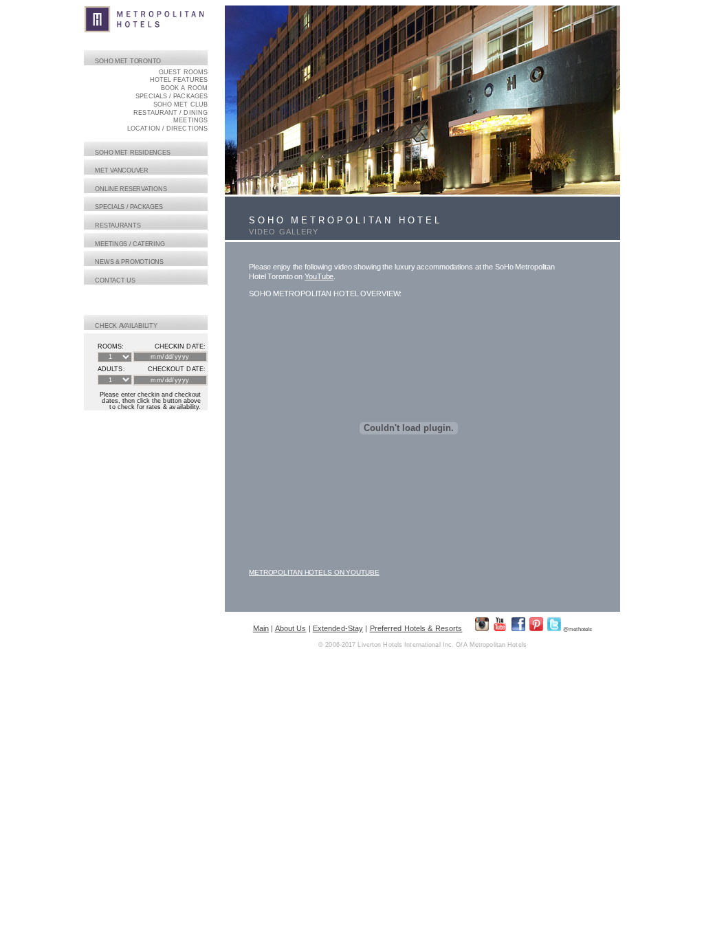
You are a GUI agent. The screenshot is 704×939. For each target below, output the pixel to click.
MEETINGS (190, 120)
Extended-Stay (338, 628)
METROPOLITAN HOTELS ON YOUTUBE (314, 572)
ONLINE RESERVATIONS (131, 189)
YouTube (319, 276)
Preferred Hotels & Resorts (416, 628)
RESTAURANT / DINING (170, 112)
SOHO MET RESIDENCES (133, 152)
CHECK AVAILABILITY (126, 325)
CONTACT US (115, 280)
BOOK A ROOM (184, 88)
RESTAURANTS (118, 225)
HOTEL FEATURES (179, 79)
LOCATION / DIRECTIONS (167, 128)
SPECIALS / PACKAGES (171, 96)
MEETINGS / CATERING (130, 244)
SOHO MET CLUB (180, 104)
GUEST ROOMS (183, 72)
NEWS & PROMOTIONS (129, 261)
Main (261, 628)
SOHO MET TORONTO (128, 61)
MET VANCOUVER (122, 170)
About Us (291, 628)
